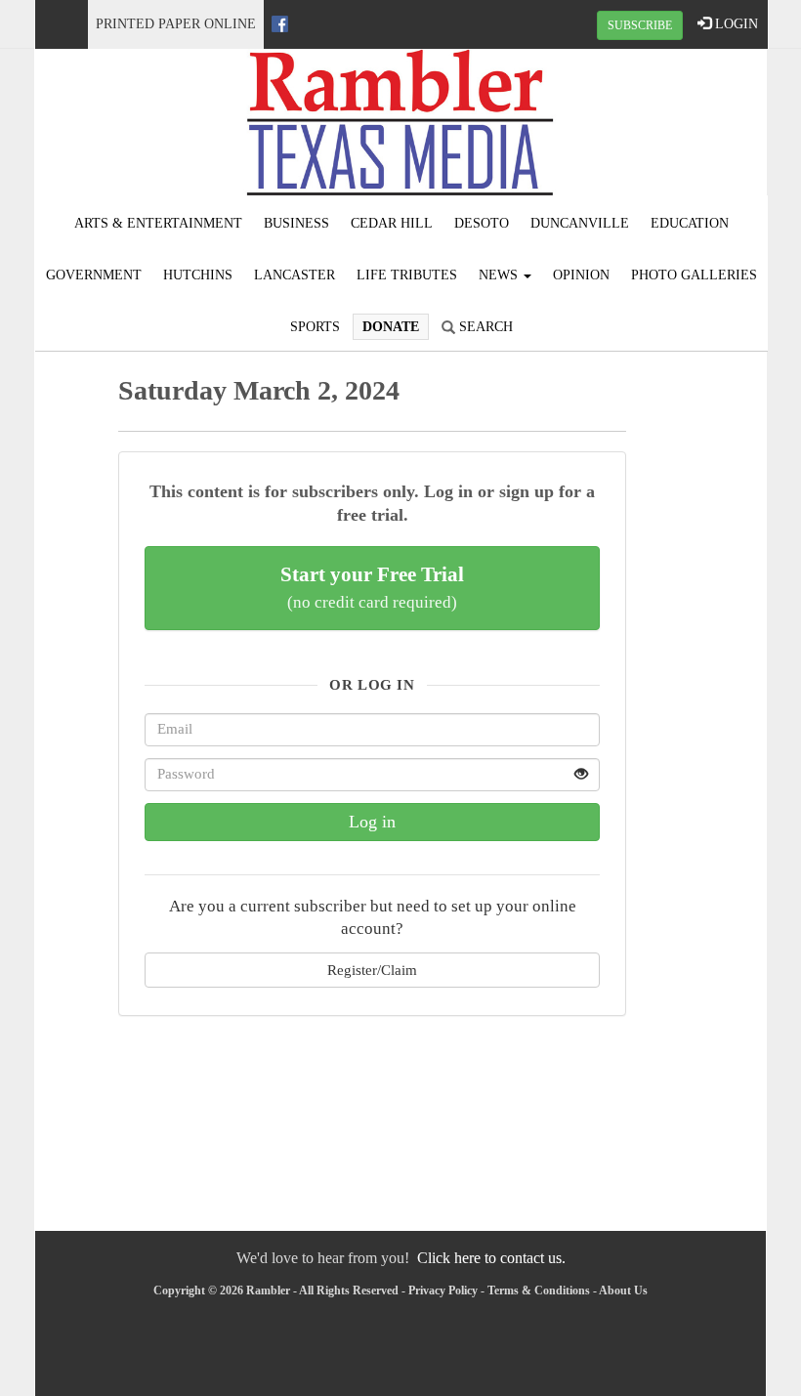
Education (690, 223)
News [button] (500, 275)
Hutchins (197, 275)
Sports (315, 326)
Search (484, 326)
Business (296, 223)
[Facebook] (280, 24)
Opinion (581, 275)
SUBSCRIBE (640, 25)
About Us (623, 1290)
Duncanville (579, 223)
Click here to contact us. (491, 1257)
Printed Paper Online (176, 24)
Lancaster (294, 275)
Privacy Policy (443, 1290)
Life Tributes (407, 275)
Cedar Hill (392, 223)
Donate (390, 326)
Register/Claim (372, 969)
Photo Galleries (694, 275)
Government (94, 275)
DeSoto (481, 223)
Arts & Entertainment (158, 223)
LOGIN (734, 24)
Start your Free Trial (372, 587)
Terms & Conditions (538, 1290)
